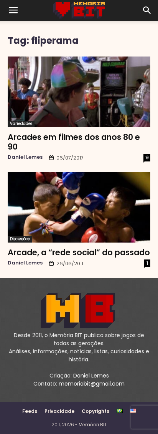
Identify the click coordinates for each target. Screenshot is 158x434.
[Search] (147, 10)
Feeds (29, 411)
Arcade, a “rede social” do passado (79, 252)
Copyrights (95, 411)
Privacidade (59, 411)
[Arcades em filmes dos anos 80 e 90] (79, 92)
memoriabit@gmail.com (92, 383)
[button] (13, 10)
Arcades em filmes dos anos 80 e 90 (74, 141)
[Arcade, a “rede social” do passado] (79, 207)
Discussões (20, 239)
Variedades (21, 123)
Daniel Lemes (25, 157)
